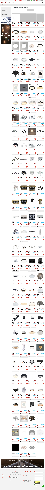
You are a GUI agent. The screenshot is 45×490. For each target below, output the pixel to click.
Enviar (35, 486)
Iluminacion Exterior (6, 12)
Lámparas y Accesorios (4, 14)
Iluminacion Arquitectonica (6, 10)
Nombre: (35, 471)
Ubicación (14, 4)
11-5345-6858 (33, 0)
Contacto (38, 4)
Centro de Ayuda (20, 4)
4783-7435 (29, 0)
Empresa (8, 4)
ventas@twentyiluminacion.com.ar (40, 0)
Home (3, 4)
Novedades (32, 4)
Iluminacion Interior (6, 13)
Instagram (26, 4)
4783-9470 (26, 0)
